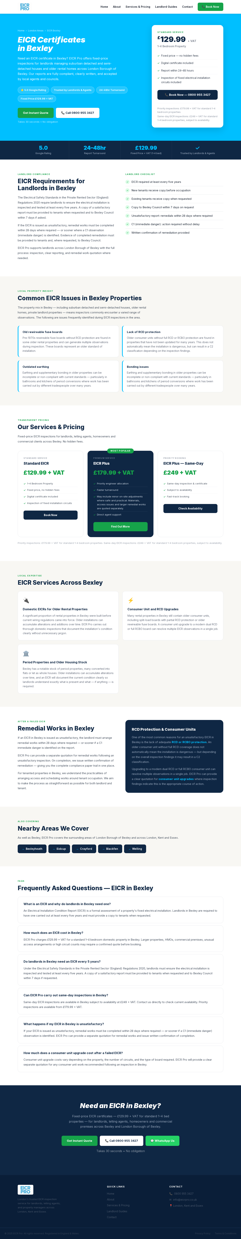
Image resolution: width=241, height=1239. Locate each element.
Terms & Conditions (225, 1233)
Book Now (50, 515)
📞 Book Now (210, 6)
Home (104, 6)
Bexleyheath (34, 848)
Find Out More (120, 526)
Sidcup (61, 848)
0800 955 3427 (184, 1193)
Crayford (86, 848)
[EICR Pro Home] (25, 6)
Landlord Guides (166, 6)
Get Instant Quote (35, 113)
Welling (137, 848)
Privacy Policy (202, 1233)
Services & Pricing (138, 6)
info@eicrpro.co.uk (185, 1199)
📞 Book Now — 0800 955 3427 (187, 95)
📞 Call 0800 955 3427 (77, 113)
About (117, 6)
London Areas (35, 30)
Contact (187, 6)
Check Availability (190, 508)
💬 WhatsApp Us (162, 1140)
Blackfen (112, 848)
